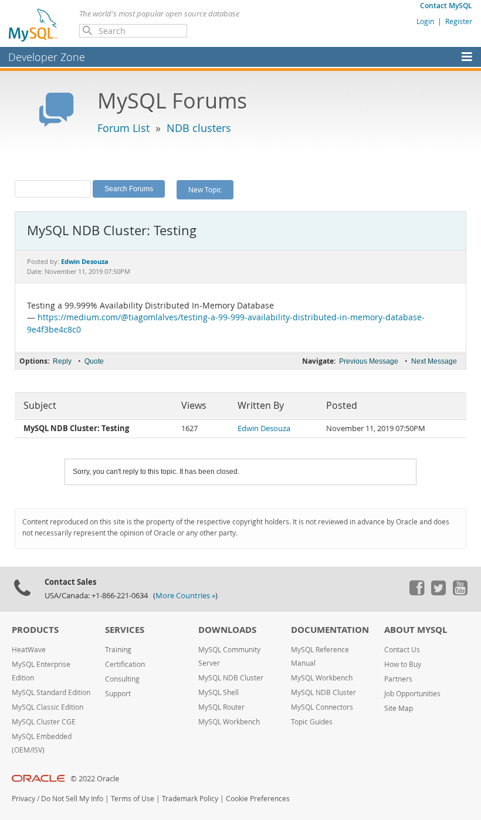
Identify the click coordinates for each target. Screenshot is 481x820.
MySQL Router (221, 707)
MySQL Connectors (322, 707)
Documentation (330, 630)
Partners (398, 679)
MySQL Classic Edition (47, 707)
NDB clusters (199, 128)
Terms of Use (132, 798)
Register (458, 21)
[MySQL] (33, 24)
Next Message (434, 361)
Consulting (122, 679)
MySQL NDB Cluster (230, 677)
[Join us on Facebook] (416, 592)
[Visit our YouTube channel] (459, 592)
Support (118, 693)
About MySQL (415, 630)
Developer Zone (46, 57)
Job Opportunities (412, 693)
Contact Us (402, 649)
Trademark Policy (190, 798)
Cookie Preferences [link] (258, 798)
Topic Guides (312, 721)
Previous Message (368, 361)
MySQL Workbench (229, 721)
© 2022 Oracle (94, 779)
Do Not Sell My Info (72, 798)
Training (118, 649)
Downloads (227, 630)
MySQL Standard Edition (51, 692)
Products (35, 630)
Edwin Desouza (264, 428)
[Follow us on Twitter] (438, 592)
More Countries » (185, 596)
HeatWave (29, 649)
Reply (62, 361)
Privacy (23, 798)
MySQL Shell (218, 692)
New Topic (205, 189)
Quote (94, 361)
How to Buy (402, 664)
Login (425, 21)
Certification (125, 664)
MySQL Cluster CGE (44, 721)
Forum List (123, 128)
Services (124, 630)
